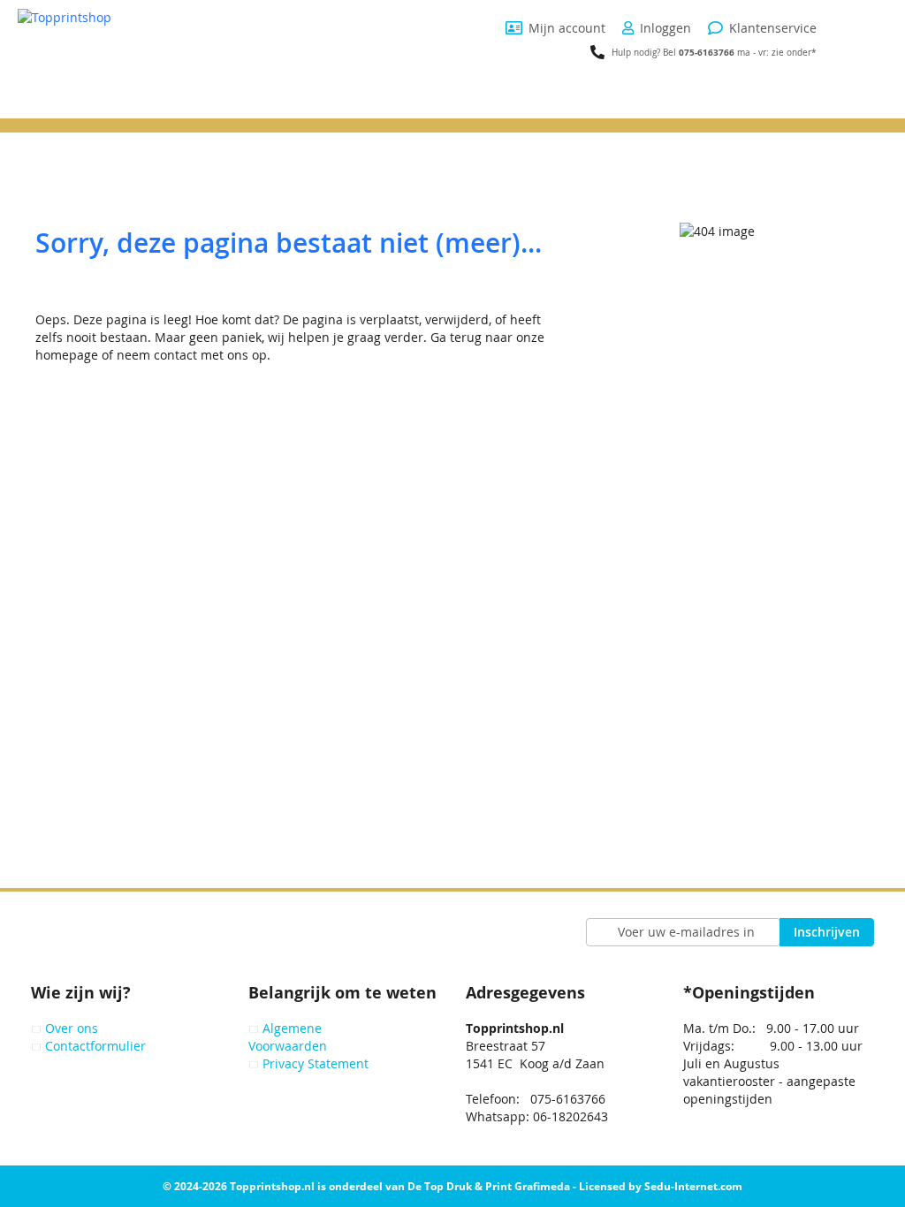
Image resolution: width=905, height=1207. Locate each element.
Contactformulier (95, 1045)
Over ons (71, 1028)
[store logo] (128, 63)
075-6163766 (706, 52)
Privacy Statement (315, 1063)
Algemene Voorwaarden (287, 1037)
